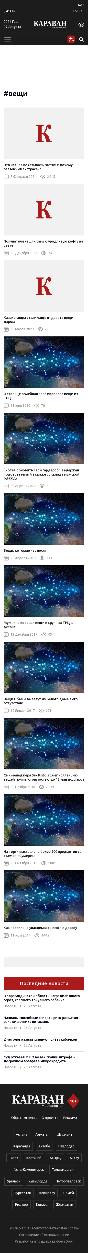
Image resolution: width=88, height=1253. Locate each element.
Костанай (33, 1158)
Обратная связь (24, 1118)
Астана (21, 1134)
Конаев (42, 1205)
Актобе (44, 1146)
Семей (68, 1193)
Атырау (55, 1158)
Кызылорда (38, 1181)
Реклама (70, 1118)
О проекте (50, 1118)
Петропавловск (68, 1181)
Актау (74, 1158)
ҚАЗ (81, 5)
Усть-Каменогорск (29, 1170)
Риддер (21, 1205)
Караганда (21, 1146)
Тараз (13, 1158)
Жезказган (64, 1205)
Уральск (13, 1181)
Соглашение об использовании (44, 1235)
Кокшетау (47, 1193)
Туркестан (22, 1193)
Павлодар (66, 1146)
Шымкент (64, 1134)
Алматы (41, 1134)
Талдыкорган (63, 1170)
